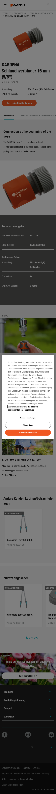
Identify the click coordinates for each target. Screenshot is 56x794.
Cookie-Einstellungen (28, 418)
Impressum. (29, 409)
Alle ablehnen (28, 425)
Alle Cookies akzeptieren (28, 432)
